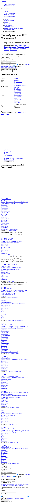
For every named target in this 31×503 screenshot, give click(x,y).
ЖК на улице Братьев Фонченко (10, 429)
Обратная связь (19, 485)
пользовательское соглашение (9, 67)
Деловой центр (18, 95)
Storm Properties (12, 424)
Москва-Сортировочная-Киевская (14, 291)
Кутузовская (12, 47)
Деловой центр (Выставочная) (9, 229)
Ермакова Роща (5, 223)
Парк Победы (18, 45)
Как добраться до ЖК (10, 16)
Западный (16, 80)
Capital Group (12, 230)
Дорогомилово (18, 82)
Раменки (14, 290)
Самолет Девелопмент (14, 371)
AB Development (12, 297)
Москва (16, 78)
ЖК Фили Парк (5, 412)
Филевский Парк (17, 241)
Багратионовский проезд (8, 242)
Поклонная (4, 253)
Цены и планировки (9, 13)
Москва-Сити (13, 50)
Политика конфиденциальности (10, 484)
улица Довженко (22, 395)
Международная (5, 211)
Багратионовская (5, 247)
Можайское (20, 377)
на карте (21, 112)
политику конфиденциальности (18, 496)
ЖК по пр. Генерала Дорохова (9, 376)
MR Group (11, 254)
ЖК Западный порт (6, 302)
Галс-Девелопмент (13, 353)
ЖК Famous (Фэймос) (7, 239)
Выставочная (4, 209)
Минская (6, 50)
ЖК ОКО (3, 200)
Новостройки (9, 4)
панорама (5, 114)
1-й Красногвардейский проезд (14, 202)
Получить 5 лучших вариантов (9, 69)
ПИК (9, 320)
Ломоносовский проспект (8, 293)
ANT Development (13, 442)
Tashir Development (13, 407)
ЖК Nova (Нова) (5, 358)
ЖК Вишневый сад (6, 288)
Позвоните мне (5, 500)
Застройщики (9, 5)
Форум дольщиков (9, 14)
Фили (18, 48)
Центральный (9, 202)
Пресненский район (19, 202)
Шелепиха (4, 205)
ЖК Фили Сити (5, 266)
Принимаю (11, 66)
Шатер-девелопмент (17, 320)
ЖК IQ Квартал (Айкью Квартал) (10, 325)
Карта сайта (11, 485)
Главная (6, 11)
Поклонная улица (19, 83)
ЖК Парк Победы (6, 447)
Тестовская (20, 203)
